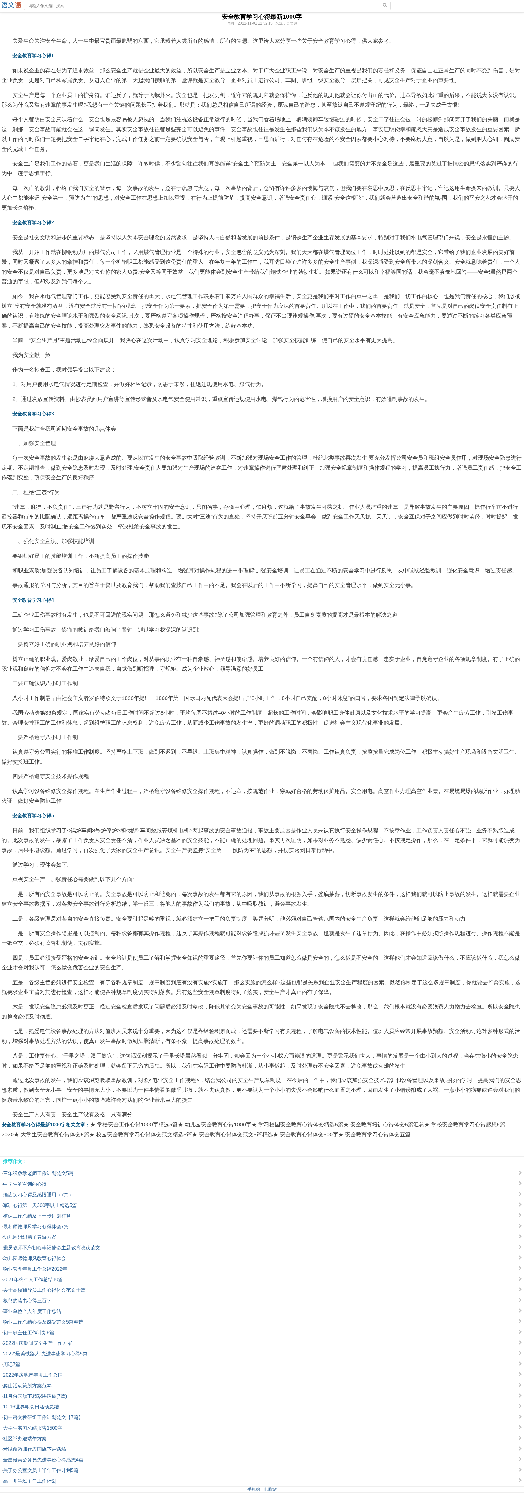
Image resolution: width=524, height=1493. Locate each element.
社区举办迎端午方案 (25, 1438)
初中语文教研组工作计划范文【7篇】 (43, 1417)
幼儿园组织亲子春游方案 (29, 1237)
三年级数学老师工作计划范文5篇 (38, 1173)
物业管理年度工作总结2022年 (35, 1268)
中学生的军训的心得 (25, 1184)
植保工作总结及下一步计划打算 (37, 1215)
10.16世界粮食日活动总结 (31, 1406)
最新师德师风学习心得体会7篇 (36, 1226)
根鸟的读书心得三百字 (27, 1300)
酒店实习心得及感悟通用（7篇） (38, 1194)
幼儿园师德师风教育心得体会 (34, 1258)
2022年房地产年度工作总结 (32, 1375)
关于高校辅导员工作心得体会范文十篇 (44, 1290)
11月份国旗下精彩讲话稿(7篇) (35, 1396)
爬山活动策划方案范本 (27, 1385)
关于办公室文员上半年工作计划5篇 (41, 1470)
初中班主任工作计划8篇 (28, 1332)
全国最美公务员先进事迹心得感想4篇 (43, 1459)
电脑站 (270, 1489)
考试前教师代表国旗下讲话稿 (34, 1449)
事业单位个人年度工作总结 (32, 1311)
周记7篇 (11, 1364)
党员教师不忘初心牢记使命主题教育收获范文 (51, 1247)
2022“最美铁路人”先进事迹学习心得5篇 (45, 1353)
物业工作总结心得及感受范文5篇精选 (43, 1322)
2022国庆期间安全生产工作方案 (37, 1343)
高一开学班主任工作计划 (29, 1481)
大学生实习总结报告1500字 (32, 1428)
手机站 (253, 1489)
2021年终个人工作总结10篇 (33, 1279)
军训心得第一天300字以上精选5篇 (40, 1205)
